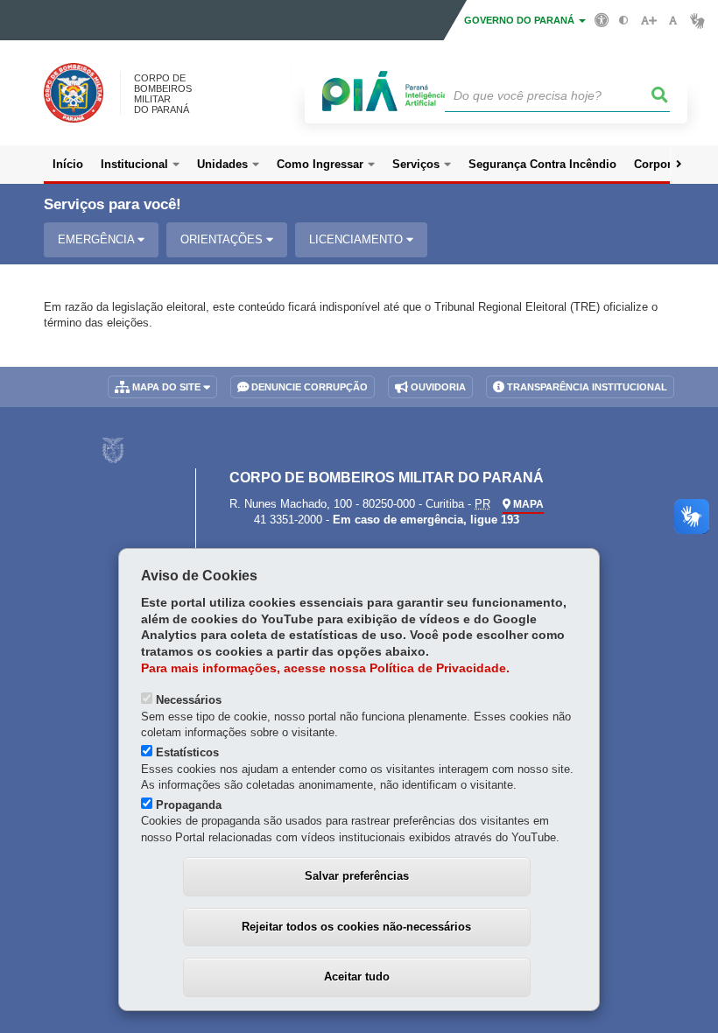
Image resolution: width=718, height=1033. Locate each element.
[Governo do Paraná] (113, 450)
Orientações (223, 239)
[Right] (678, 164)
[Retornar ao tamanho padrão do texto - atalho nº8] (673, 21)
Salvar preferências (357, 875)
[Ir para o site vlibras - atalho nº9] (697, 21)
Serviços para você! (112, 204)
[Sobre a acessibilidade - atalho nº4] (602, 19)
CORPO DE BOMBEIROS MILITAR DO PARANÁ (163, 94)
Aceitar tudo (357, 976)
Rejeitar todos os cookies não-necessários (356, 926)
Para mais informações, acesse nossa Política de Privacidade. (325, 668)
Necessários (189, 699)
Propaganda (189, 805)
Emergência (97, 239)
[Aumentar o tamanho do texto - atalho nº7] (648, 21)
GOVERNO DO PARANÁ (520, 20)
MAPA (527, 504)
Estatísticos (187, 752)
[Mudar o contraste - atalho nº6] (624, 21)
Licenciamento (357, 239)
